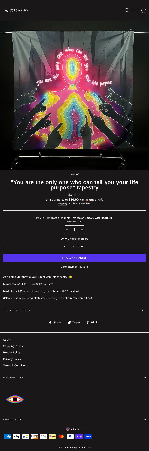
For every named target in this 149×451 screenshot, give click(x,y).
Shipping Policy (13, 346)
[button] (74, 200)
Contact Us (12, 419)
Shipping (62, 203)
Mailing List (13, 377)
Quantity (74, 222)
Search (7, 339)
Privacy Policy (12, 359)
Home (74, 174)
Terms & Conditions (15, 365)
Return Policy (11, 352)
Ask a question (18, 310)
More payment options (74, 266)
